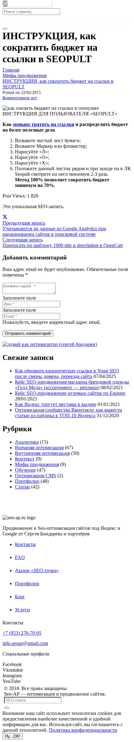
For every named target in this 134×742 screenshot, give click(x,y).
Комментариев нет (19, 97)
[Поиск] (6, 708)
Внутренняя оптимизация (42, 453)
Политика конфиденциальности (83, 730)
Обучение (25, 470)
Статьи (22, 486)
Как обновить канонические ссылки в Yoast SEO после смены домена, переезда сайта (67, 373)
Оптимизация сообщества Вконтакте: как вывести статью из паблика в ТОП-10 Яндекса (68, 412)
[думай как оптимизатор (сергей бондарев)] (49, 344)
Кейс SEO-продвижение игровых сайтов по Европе (70, 393)
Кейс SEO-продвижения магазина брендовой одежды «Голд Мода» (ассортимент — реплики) (72, 384)
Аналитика (27, 442)
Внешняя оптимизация (39, 447)
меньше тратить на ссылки (43, 124)
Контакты (25, 544)
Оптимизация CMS (35, 475)
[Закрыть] (4, 29)
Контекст (25, 458)
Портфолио (27, 481)
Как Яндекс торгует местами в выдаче (55, 404)
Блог (20, 596)
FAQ (20, 557)
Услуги (22, 609)
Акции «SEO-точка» (37, 570)
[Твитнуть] (4, 217)
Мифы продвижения (37, 464)
